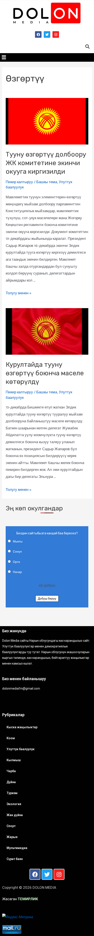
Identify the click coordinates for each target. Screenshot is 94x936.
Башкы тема (46, 182)
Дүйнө (11, 782)
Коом (11, 738)
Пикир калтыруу (19, 182)
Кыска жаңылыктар (22, 727)
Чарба (11, 771)
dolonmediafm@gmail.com (21, 688)
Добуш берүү (47, 598)
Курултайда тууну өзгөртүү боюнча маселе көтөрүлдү (45, 373)
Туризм (12, 793)
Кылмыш (14, 760)
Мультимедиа (17, 848)
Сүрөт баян (15, 859)
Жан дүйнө (15, 815)
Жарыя (12, 837)
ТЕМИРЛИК (28, 899)
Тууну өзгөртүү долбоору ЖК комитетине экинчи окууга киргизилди (46, 162)
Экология (14, 804)
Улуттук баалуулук (21, 749)
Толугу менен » (18, 293)
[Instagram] (55, 34)
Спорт (11, 826)
